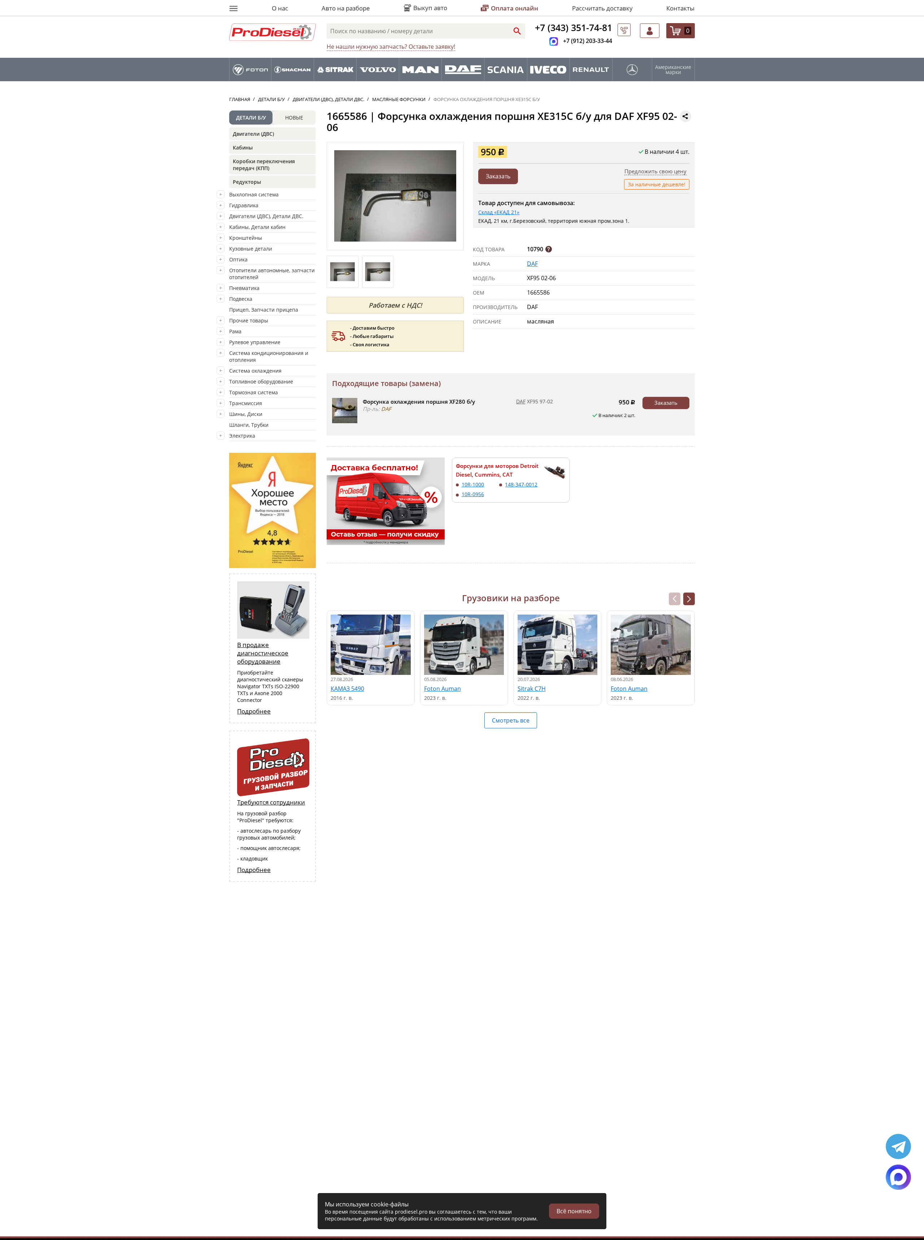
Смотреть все (510, 720)
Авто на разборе (346, 8)
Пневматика (244, 288)
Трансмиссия (245, 403)
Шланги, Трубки (249, 424)
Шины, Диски (245, 414)
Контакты (680, 8)
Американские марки (673, 70)
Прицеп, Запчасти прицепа (263, 309)
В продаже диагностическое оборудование (262, 653)
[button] (689, 599)
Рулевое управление (254, 342)
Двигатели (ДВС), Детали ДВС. (266, 216)
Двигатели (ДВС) (253, 133)
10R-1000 (473, 484)
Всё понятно (574, 1211)
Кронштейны (245, 237)
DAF (532, 264)
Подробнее (254, 711)
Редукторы (247, 181)
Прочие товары (248, 320)
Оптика (238, 259)
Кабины (243, 147)
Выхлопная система (254, 194)
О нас (280, 8)
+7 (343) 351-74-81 (573, 27)
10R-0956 (473, 494)
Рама (235, 331)
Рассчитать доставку (602, 8)
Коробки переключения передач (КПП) (264, 165)
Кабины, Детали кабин (257, 227)
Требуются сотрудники (271, 802)
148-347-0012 (521, 484)
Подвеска (240, 298)
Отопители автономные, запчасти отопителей (272, 274)
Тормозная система (253, 392)
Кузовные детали (250, 248)
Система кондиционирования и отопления (268, 356)
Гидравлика (243, 205)
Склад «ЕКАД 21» (498, 212)
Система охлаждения (255, 370)
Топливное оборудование (261, 381)
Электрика (242, 435)
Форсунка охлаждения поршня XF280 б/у (419, 401)
